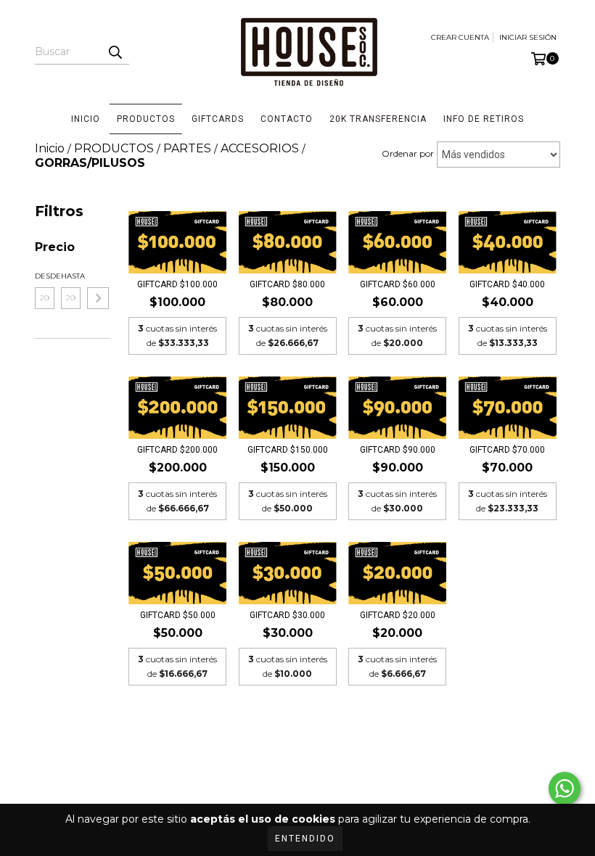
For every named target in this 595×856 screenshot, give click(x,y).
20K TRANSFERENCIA (378, 119)
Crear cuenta (460, 37)
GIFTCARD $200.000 (177, 450)
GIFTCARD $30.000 (287, 615)
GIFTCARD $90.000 (397, 450)
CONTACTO (286, 119)
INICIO (85, 119)
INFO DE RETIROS (483, 119)
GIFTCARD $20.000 (397, 615)
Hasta (71, 276)
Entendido (305, 839)
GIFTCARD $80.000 (287, 284)
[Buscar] (114, 51)
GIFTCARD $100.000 (177, 284)
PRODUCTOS (146, 119)
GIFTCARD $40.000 (507, 284)
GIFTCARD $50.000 (178, 615)
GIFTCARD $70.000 (507, 450)
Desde (44, 276)
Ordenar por (408, 153)
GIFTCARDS (218, 119)
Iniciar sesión (528, 37)
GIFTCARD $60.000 (397, 284)
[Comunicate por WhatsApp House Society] (564, 788)
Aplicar (98, 298)
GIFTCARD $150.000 (287, 450)
